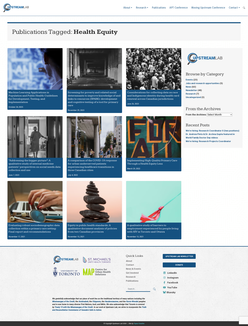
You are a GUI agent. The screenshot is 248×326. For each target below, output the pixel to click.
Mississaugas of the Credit (63, 301)
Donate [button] (179, 265)
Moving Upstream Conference (208, 7)
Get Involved (132, 273)
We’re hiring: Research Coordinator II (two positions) (212, 130)
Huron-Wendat (132, 301)
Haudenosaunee (111, 301)
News (188, 86)
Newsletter (191, 90)
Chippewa (96, 301)
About (126, 7)
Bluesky (170, 292)
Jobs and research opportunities (202, 83)
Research (141, 7)
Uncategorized (193, 97)
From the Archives (196, 114)
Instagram (173, 277)
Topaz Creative (139, 323)
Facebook (172, 282)
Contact (233, 7)
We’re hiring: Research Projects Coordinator (208, 141)
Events (189, 79)
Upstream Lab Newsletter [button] (179, 256)
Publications (159, 7)
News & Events (133, 269)
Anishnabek (83, 301)
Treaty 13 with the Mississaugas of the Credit (74, 307)
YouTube (172, 287)
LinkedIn (172, 273)
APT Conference (179, 7)
